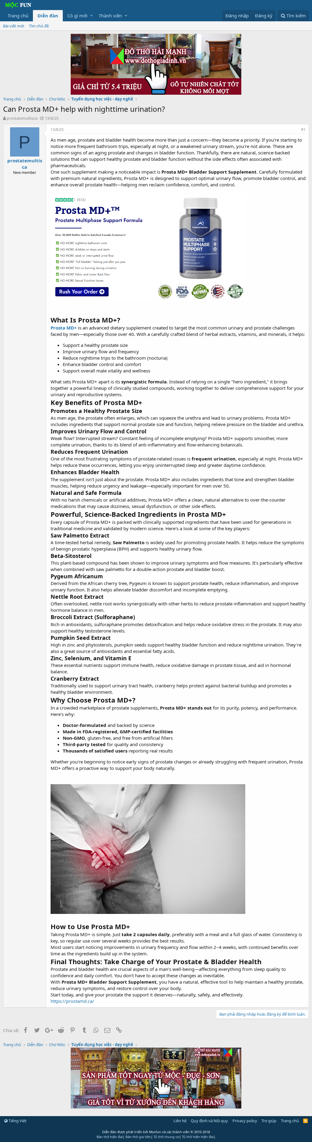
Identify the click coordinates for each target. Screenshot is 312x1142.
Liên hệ (179, 1120)
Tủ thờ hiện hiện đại (198, 1136)
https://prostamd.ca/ (72, 1001)
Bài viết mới (13, 26)
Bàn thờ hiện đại (110, 1136)
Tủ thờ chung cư (166, 1136)
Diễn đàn (47, 15)
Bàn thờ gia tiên (138, 1136)
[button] (91, 15)
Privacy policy (244, 1120)
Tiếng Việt (17, 1120)
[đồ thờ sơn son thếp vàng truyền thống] (156, 1107)
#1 (303, 129)
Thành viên (110, 15)
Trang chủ (18, 15)
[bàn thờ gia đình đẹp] (156, 93)
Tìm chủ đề (39, 26)
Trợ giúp (268, 1120)
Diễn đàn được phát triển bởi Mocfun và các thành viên (156, 1132)
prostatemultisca (22, 118)
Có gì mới (77, 15)
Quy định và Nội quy (209, 1120)
